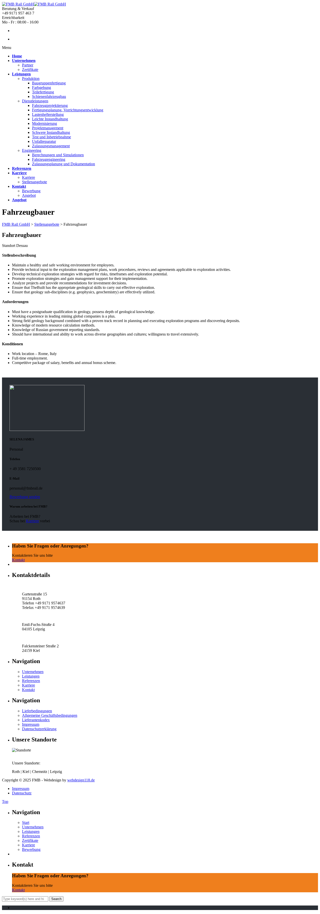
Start (25, 822)
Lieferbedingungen (37, 711)
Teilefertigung (43, 92)
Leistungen (31, 676)
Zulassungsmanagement (51, 146)
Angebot (29, 195)
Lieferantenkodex (36, 720)
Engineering (31, 150)
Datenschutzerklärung (39, 729)
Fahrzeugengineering (48, 159)
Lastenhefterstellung (48, 114)
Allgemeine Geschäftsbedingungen (49, 715)
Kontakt (18, 560)
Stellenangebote (34, 182)
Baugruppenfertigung (49, 83)
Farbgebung (41, 87)
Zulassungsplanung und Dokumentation (63, 164)
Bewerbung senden (25, 497)
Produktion (31, 78)
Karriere (28, 177)
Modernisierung (44, 123)
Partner (27, 65)
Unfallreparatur (44, 141)
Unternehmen (33, 672)
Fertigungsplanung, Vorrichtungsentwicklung (67, 110)
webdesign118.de (81, 780)
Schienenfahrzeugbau (49, 96)
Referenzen (31, 681)
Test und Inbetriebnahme (51, 137)
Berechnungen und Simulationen (58, 155)
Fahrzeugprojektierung (50, 105)
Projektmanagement (47, 128)
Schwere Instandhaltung (51, 132)
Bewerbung (31, 191)
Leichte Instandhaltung (50, 119)
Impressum (30, 724)
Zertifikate (30, 69)
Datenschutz (22, 793)
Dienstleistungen (35, 101)
